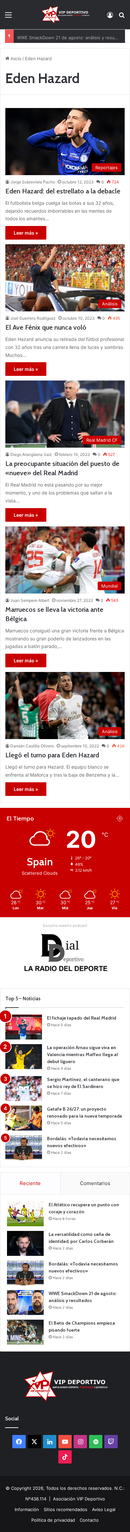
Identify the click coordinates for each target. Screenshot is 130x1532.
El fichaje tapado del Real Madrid (81, 1018)
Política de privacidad (53, 1520)
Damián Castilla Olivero (32, 745)
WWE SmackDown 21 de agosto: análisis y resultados (72, 36)
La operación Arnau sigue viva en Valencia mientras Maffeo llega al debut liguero (82, 1054)
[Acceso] (110, 17)
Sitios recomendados (65, 1509)
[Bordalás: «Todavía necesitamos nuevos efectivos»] (23, 1147)
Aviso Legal (103, 1509)
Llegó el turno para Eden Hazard (52, 755)
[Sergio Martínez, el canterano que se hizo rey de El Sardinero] (23, 1088)
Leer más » (26, 233)
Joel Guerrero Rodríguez (33, 318)
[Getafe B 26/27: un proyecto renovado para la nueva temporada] (23, 1118)
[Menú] (8, 17)
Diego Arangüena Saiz (31, 454)
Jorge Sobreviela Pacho (32, 181)
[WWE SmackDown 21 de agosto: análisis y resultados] (25, 1302)
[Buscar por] (121, 17)
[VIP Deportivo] (65, 15)
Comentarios (95, 1183)
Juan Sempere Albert (29, 600)
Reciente (30, 1183)
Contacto (89, 1520)
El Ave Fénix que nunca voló (45, 327)
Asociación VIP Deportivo (79, 1498)
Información (27, 1509)
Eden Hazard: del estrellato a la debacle (62, 191)
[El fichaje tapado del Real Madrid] (23, 1027)
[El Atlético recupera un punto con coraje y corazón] (25, 1213)
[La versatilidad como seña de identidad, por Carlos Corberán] (25, 1243)
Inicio (15, 58)
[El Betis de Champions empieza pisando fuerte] (25, 1332)
